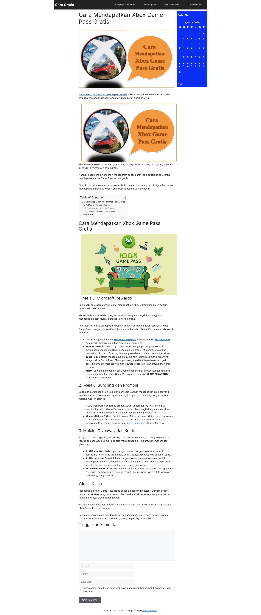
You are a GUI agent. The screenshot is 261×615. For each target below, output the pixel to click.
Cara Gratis (64, 5)
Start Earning (162, 339)
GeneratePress (149, 610)
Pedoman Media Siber (125, 4)
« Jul (180, 83)
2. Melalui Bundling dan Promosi (101, 208)
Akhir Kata (87, 214)
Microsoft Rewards (125, 339)
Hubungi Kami (195, 4)
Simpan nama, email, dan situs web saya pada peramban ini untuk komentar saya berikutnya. (126, 590)
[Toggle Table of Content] (122, 197)
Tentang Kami (150, 4)
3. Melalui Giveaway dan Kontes (101, 211)
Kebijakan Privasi (173, 4)
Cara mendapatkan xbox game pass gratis (103, 94)
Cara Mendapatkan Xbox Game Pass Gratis (103, 201)
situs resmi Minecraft (137, 423)
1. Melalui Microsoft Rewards (98, 205)
